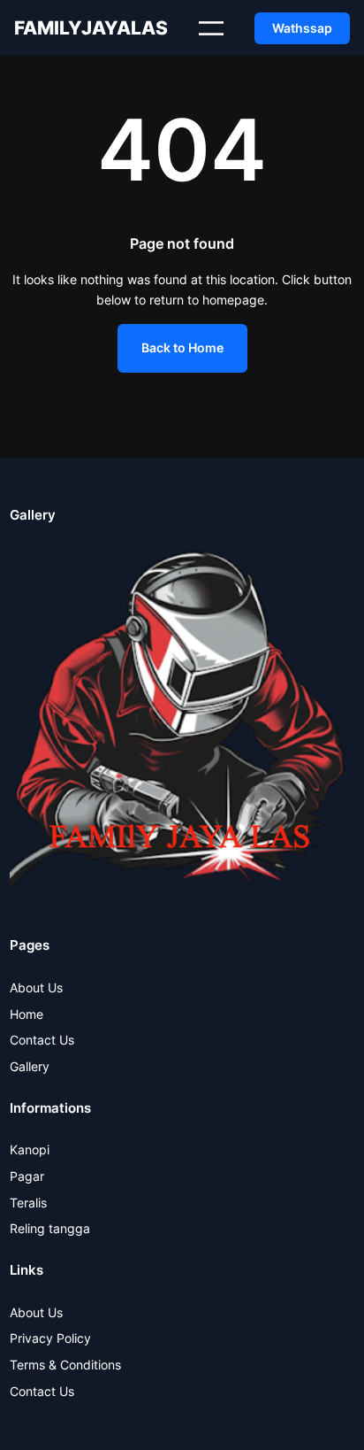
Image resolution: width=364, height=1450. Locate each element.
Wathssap (302, 27)
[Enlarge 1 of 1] (331, 571)
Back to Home (182, 347)
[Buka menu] (211, 28)
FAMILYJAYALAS (91, 28)
